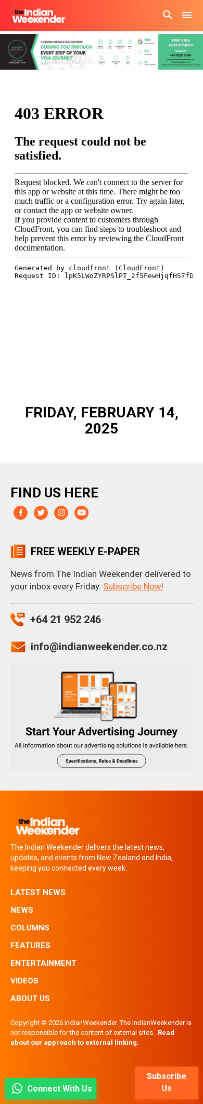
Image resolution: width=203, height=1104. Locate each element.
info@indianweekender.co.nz (99, 646)
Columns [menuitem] (29, 927)
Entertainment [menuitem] (43, 963)
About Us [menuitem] (30, 998)
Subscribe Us (166, 1082)
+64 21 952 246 (65, 619)
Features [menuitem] (30, 945)
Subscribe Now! (133, 586)
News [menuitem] (21, 910)
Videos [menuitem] (24, 980)
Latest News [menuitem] (38, 892)
